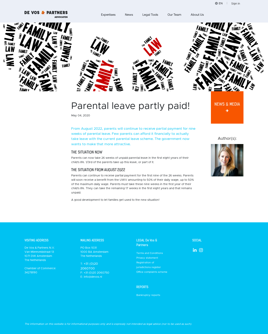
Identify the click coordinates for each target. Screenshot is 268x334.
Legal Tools (150, 14)
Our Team (174, 14)
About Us (197, 14)
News (129, 14)
